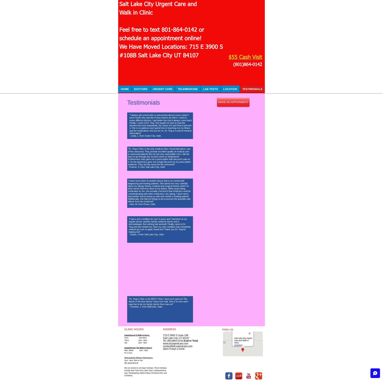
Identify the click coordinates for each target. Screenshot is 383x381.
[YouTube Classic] (248, 376)
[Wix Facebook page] (228, 376)
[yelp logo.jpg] (238, 376)
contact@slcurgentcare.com (177, 346)
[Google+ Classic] (258, 376)
